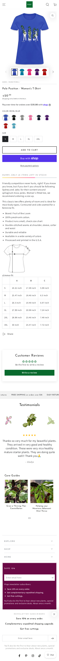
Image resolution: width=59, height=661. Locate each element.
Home (4, 82)
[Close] (54, 614)
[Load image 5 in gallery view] (44, 72)
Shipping (5, 99)
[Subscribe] (53, 577)
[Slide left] (6, 72)
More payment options (29, 165)
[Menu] (4, 4)
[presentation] (29, 517)
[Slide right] (53, 72)
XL (30, 140)
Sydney (6, 189)
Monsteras (14, 82)
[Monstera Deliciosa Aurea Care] (41, 491)
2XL (39, 140)
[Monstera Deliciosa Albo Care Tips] (16, 491)
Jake (17, 189)
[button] (47, 4)
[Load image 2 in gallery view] (22, 72)
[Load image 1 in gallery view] (14, 72)
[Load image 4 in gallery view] (37, 72)
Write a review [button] (29, 372)
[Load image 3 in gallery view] (29, 72)
